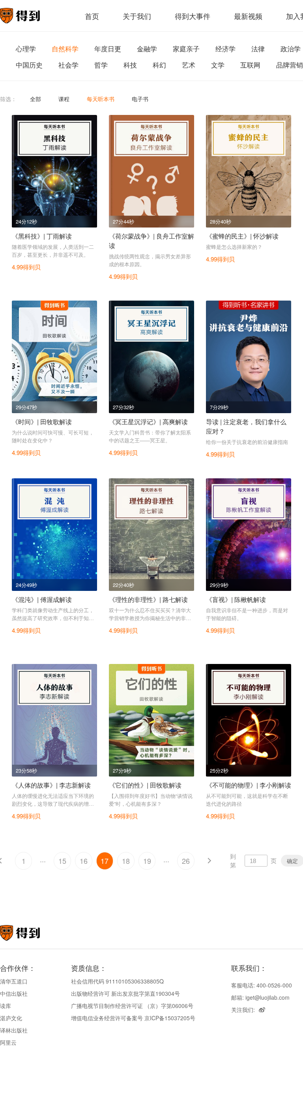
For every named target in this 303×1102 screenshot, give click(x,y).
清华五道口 (14, 981)
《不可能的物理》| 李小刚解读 (248, 785)
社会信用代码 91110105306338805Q (117, 981)
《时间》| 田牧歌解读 (42, 421)
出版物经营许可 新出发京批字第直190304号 (125, 993)
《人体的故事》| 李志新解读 (51, 785)
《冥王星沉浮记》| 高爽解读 (148, 421)
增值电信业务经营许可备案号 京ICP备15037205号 (133, 1018)
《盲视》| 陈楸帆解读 (236, 599)
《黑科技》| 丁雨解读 (42, 236)
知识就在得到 (30, 933)
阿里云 (8, 1042)
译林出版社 (14, 1030)
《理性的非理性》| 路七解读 (148, 599)
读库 (5, 1006)
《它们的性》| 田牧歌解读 (145, 785)
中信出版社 (14, 993)
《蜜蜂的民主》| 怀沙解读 (242, 236)
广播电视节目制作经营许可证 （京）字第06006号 (132, 1006)
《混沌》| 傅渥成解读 (42, 599)
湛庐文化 (11, 1018)
